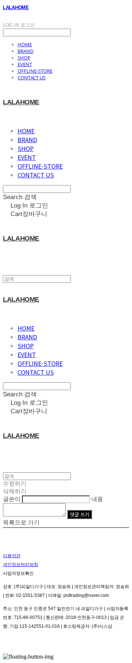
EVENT (25, 64)
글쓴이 (12, 499)
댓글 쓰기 (79, 514)
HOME (25, 44)
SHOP (24, 57)
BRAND (25, 51)
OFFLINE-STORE (35, 71)
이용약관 (12, 555)
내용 (97, 499)
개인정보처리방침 (20, 564)
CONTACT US (31, 77)
